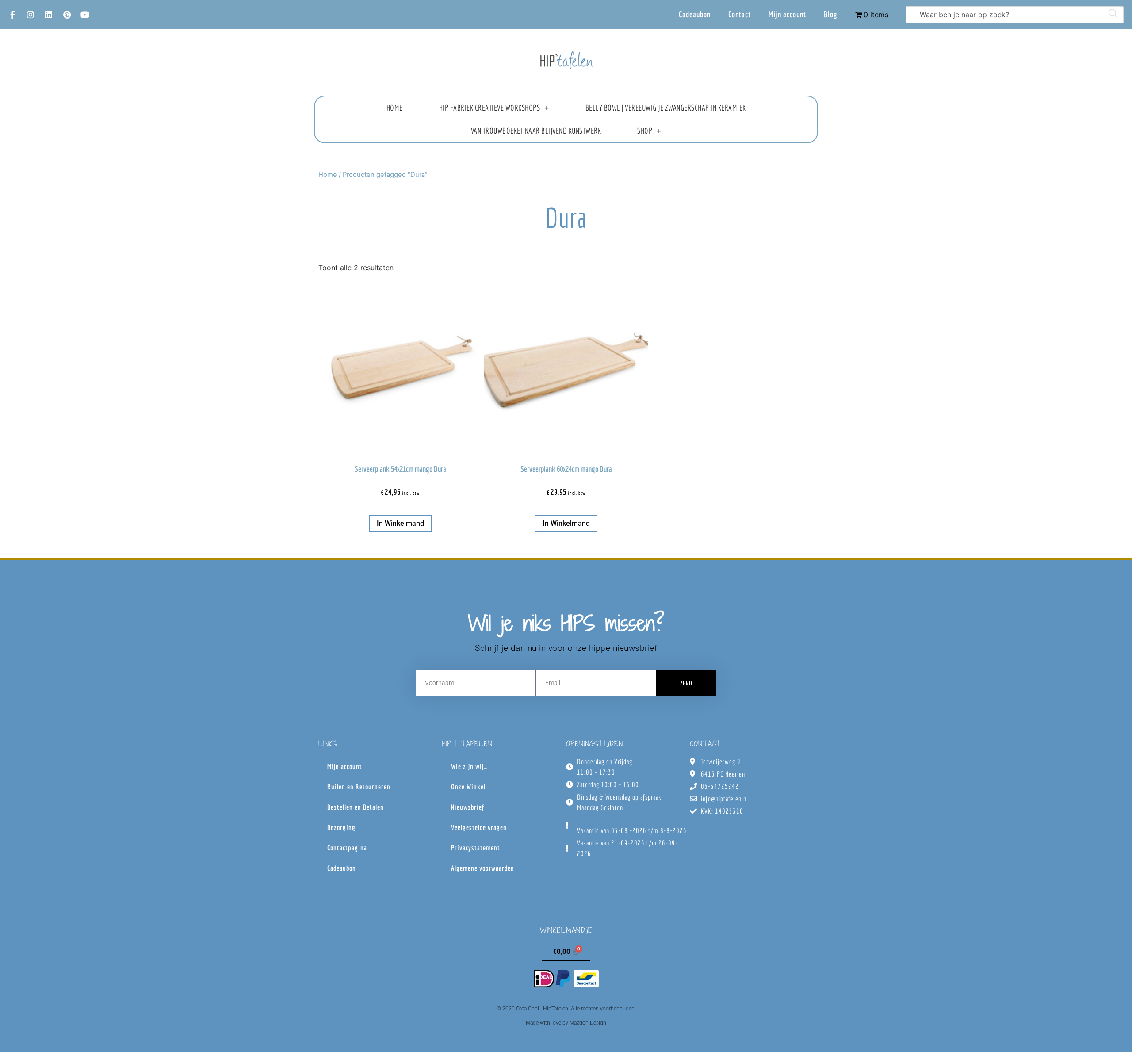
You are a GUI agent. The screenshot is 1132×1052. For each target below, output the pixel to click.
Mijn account (787, 14)
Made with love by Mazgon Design (566, 1023)
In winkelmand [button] (400, 523)
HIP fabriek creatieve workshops (489, 107)
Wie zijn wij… (469, 766)
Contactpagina (347, 848)
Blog (831, 14)
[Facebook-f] (12, 15)
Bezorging (341, 827)
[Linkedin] (49, 15)
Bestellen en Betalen (355, 807)
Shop (644, 130)
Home (394, 107)
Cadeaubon (695, 14)
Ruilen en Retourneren (358, 787)
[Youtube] (85, 15)
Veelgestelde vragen (479, 827)
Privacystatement (475, 848)
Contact (739, 14)
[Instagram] (30, 15)
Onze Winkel (468, 787)
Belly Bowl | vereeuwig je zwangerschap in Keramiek (665, 107)
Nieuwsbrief (467, 807)
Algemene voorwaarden (482, 868)
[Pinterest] (67, 15)
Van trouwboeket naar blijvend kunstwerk (536, 130)
